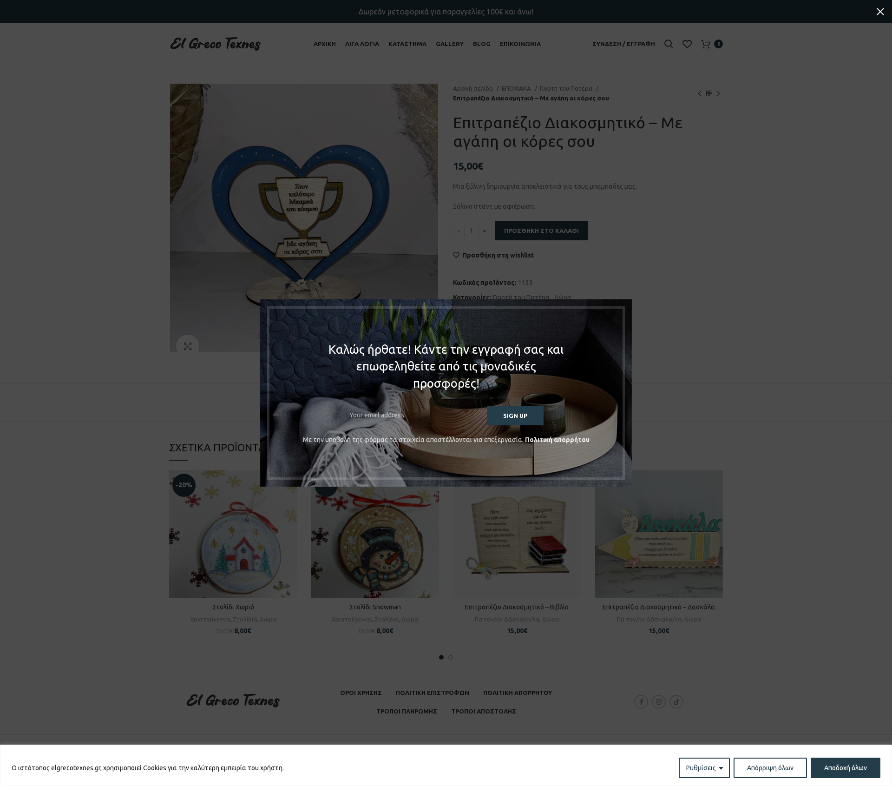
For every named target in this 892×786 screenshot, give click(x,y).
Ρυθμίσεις (701, 768)
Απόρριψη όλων (770, 768)
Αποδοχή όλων (845, 768)
